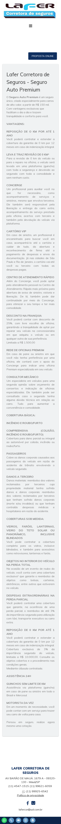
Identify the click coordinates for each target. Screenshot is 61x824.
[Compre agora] (32, 820)
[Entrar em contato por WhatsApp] (4, 820)
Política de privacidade (30, 795)
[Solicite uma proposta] (25, 820)
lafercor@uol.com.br (30, 809)
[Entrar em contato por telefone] (11, 820)
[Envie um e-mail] (18, 820)
